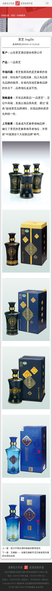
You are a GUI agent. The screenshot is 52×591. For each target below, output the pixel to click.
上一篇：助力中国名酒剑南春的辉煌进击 (21, 548)
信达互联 (39, 587)
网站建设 (31, 587)
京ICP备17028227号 (19, 587)
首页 (13, 15)
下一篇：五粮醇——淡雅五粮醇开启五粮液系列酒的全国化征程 (25, 554)
